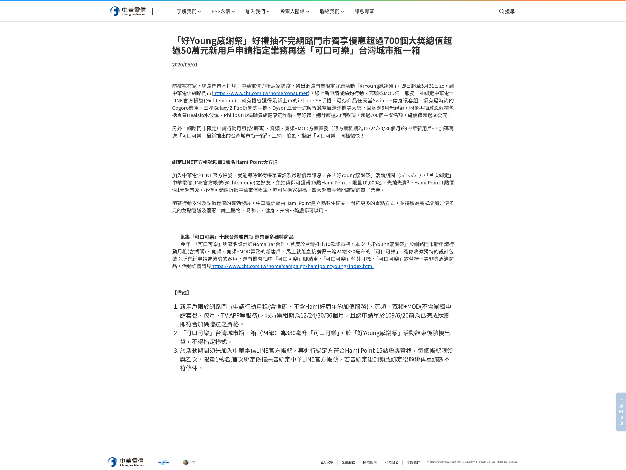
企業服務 (348, 462)
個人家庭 (326, 462)
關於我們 (413, 462)
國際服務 (370, 462)
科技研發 (392, 462)
